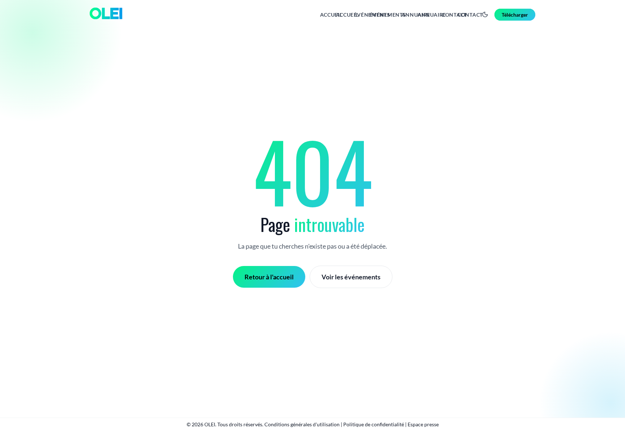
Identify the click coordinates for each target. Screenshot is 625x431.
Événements (388, 15)
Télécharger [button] (515, 15)
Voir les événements (351, 277)
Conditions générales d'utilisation (302, 424)
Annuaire (431, 15)
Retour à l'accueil (269, 277)
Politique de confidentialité (373, 424)
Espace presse (423, 424)
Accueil (347, 15)
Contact (470, 15)
